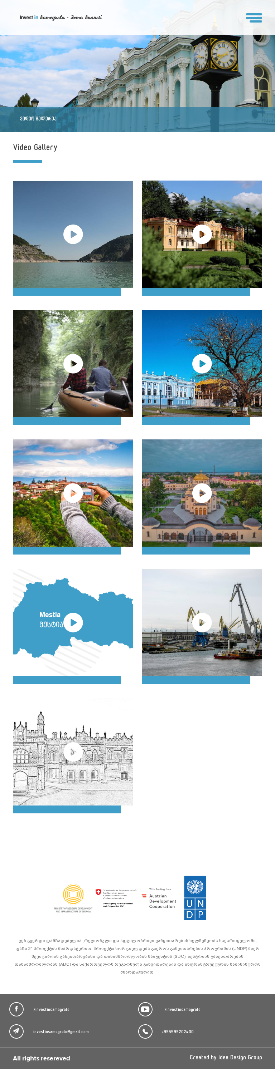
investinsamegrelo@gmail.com (61, 1032)
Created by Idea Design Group (226, 1058)
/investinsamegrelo (51, 1010)
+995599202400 (178, 1032)
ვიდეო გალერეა (38, 119)
